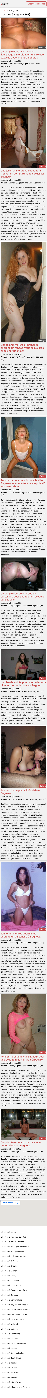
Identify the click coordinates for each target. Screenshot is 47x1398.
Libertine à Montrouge (10, 1334)
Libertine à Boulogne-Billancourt (15, 1246)
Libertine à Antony (9, 1232)
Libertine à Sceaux (9, 1363)
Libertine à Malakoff (9, 1324)
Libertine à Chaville (9, 1266)
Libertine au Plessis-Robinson (14, 1314)
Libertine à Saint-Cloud (11, 1358)
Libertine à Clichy (8, 1275)
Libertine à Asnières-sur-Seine (14, 1237)
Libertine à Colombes (10, 1280)
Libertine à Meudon (9, 1329)
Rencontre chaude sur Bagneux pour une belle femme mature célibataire (22, 1058)
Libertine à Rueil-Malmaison (13, 1353)
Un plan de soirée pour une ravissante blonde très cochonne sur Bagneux (23, 684)
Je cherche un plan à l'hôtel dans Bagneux (20, 792)
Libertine (4, 10)
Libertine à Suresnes (10, 1372)
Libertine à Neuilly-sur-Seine (13, 1343)
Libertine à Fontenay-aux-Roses (14, 1290)
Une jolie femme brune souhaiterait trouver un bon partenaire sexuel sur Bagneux (22, 173)
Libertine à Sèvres (9, 1368)
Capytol (4, 3)
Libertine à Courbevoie (11, 1285)
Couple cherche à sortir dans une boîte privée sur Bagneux (21, 1144)
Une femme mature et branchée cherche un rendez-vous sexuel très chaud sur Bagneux (22, 347)
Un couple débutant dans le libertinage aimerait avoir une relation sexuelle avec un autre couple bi (23, 54)
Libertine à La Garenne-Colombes (15, 1309)
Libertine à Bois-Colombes (12, 1242)
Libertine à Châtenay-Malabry (13, 1256)
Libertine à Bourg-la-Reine (12, 1251)
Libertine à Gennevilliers (11, 1300)
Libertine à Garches (9, 1295)
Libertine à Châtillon (9, 1261)
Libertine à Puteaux (9, 1348)
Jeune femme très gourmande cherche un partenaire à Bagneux (20, 935)
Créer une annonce (36, 4)
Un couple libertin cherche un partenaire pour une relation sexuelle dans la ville (22, 596)
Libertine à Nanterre (9, 1338)
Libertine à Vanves (9, 1377)
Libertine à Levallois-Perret (12, 1319)
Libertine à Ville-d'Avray (11, 1382)
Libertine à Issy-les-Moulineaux (14, 1305)
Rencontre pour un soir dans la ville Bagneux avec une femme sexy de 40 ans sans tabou (23, 483)
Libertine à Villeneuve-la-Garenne (15, 1387)
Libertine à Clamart (9, 1271)
